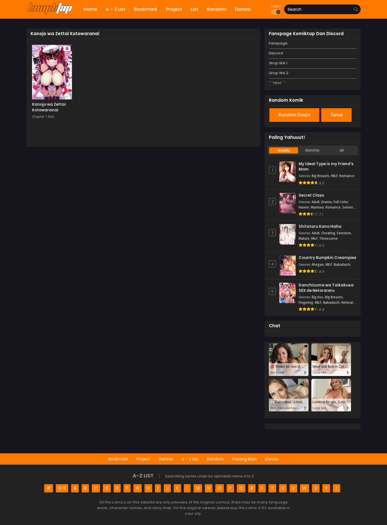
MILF (334, 176)
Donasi (271, 459)
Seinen (347, 207)
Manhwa (317, 207)
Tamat (336, 114)
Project (143, 459)
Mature (304, 239)
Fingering (306, 303)
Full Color (340, 202)
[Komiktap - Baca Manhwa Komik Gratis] (50, 14)
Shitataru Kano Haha (320, 226)
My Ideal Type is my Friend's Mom (326, 166)
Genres (166, 459)
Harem (304, 207)
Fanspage (278, 43)
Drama (326, 202)
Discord (276, 53)
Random (215, 459)
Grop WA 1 (278, 63)
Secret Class (311, 195)
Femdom (344, 233)
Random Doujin (294, 114)
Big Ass (317, 297)
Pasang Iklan (244, 459)
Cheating (328, 233)
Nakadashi (342, 265)
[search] (356, 10)
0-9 (62, 488)
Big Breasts (320, 176)
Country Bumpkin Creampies (327, 257)
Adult (316, 202)
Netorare (348, 303)
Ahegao (318, 265)
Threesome (328, 239)
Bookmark (118, 459)
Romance (346, 176)
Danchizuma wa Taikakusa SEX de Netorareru (326, 288)
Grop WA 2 (278, 73)
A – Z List (190, 459)
